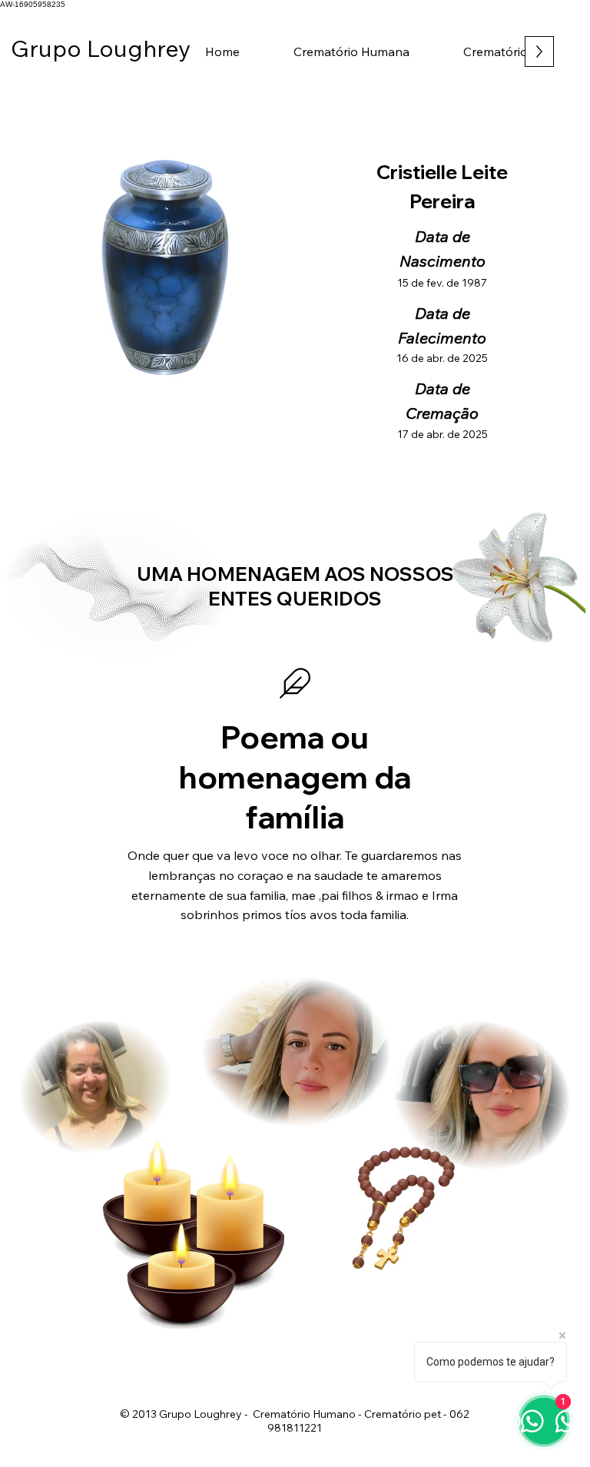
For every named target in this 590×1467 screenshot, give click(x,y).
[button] (351, 51)
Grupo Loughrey (95, 48)
